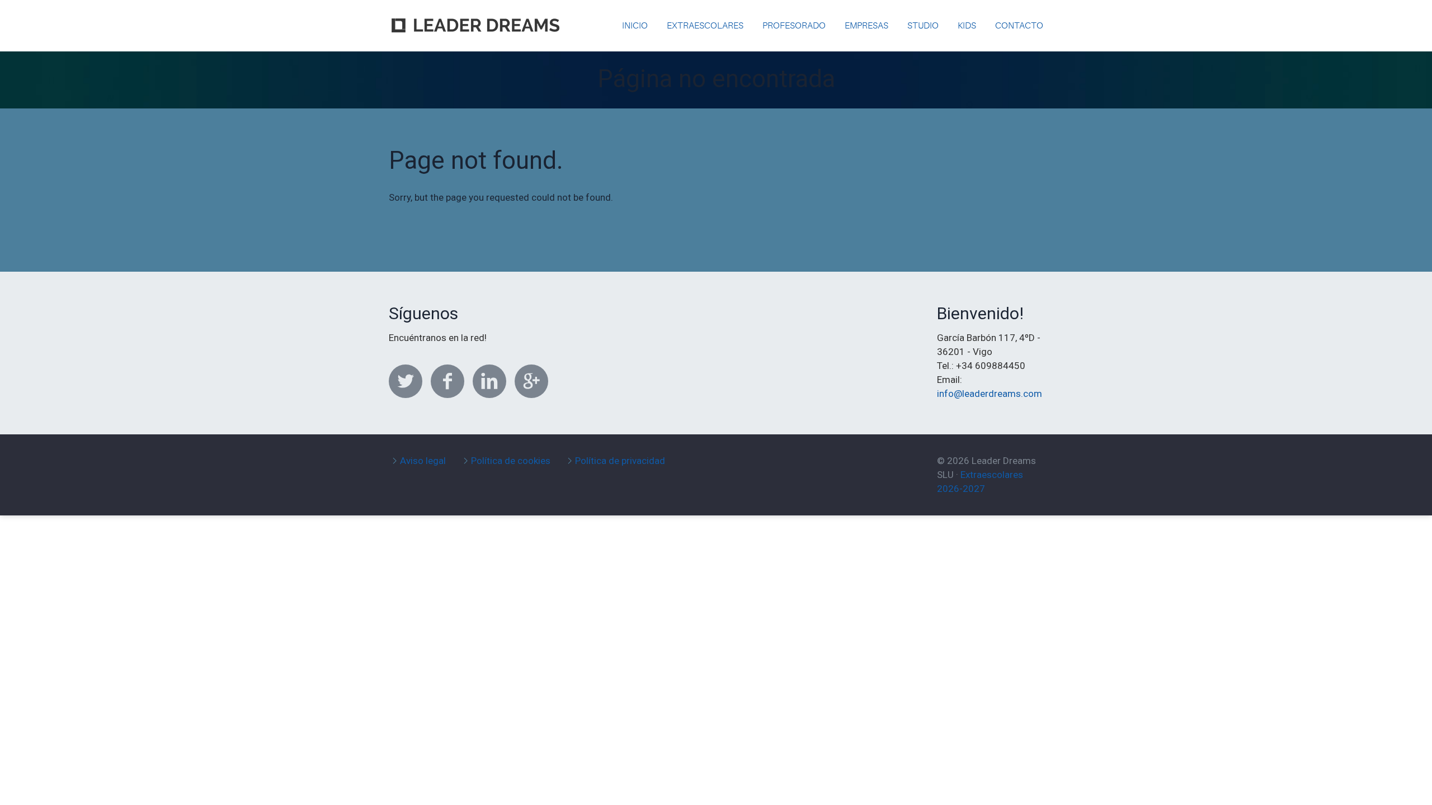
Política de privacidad (620, 460)
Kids (967, 26)
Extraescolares (705, 26)
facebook (447, 381)
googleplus (531, 381)
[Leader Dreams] (475, 16)
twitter (405, 381)
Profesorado (794, 26)
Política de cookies (510, 460)
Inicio (635, 26)
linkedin (489, 381)
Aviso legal (423, 460)
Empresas (866, 26)
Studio (923, 26)
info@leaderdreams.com (989, 393)
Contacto (1019, 26)
